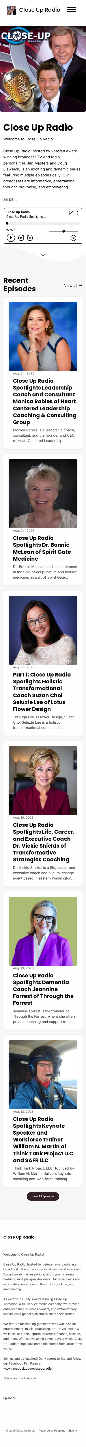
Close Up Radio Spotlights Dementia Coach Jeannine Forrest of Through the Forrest (43, 989)
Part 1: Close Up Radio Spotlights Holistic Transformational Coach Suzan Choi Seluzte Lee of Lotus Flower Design (42, 692)
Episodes (9, 1398)
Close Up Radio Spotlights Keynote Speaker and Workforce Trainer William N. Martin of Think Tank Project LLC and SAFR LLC (43, 1139)
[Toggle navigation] (71, 10)
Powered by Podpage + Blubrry (58, 1430)
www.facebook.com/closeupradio (27, 1368)
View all (71, 285)
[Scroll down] (43, 253)
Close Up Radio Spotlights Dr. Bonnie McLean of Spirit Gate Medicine (42, 548)
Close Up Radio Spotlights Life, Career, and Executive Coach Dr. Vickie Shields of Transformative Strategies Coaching (44, 842)
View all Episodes (43, 1196)
